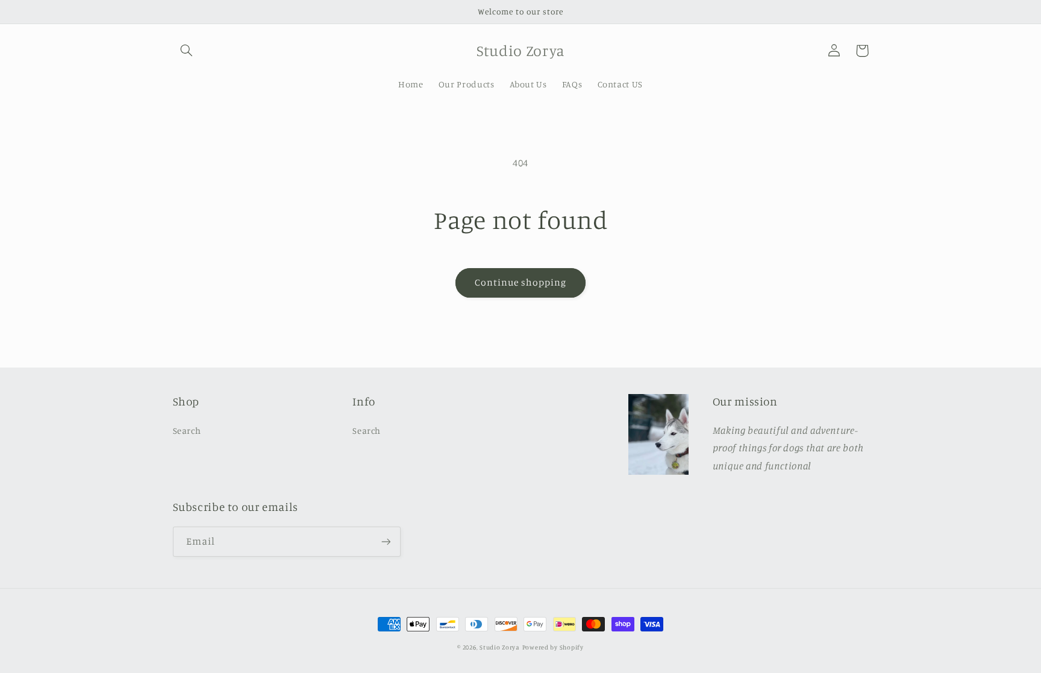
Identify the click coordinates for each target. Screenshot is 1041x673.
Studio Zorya (500, 647)
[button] (187, 50)
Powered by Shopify (553, 647)
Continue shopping (521, 282)
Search (187, 430)
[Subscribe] (385, 541)
